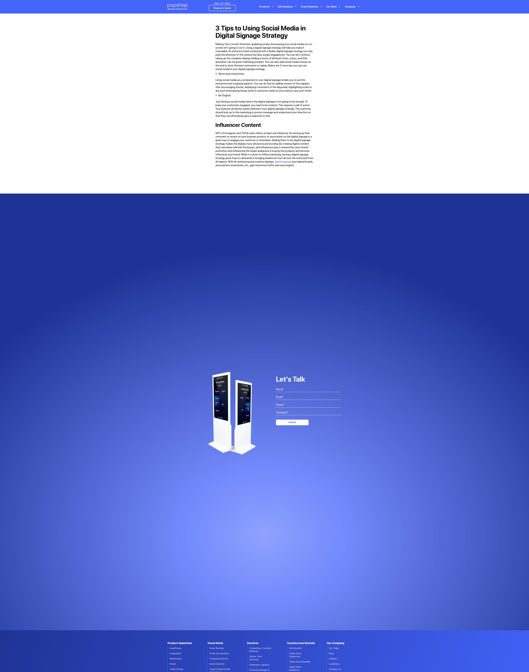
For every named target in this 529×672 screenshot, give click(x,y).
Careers (333, 658)
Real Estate (176, 658)
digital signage (283, 161)
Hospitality (175, 653)
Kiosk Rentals (217, 648)
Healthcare (175, 648)
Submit (292, 422)
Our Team (334, 648)
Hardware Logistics (259, 664)
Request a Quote (222, 8)
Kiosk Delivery (217, 663)
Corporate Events (219, 658)
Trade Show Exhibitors (295, 668)
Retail (173, 663)
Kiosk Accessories (219, 653)
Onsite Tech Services (255, 658)
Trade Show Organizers (295, 655)
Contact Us (335, 669)
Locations (334, 663)
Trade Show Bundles (299, 661)
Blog (331, 653)
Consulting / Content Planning (260, 650)
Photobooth (295, 648)
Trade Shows (176, 669)
